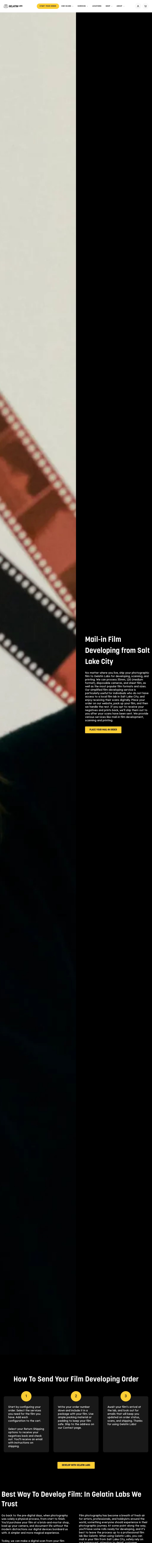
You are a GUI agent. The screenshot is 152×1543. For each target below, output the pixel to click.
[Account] (138, 6)
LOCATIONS (96, 6)
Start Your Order (48, 6)
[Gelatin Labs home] (13, 6)
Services (82, 6)
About (119, 6)
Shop (108, 6)
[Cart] (145, 6)
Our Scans (66, 6)
